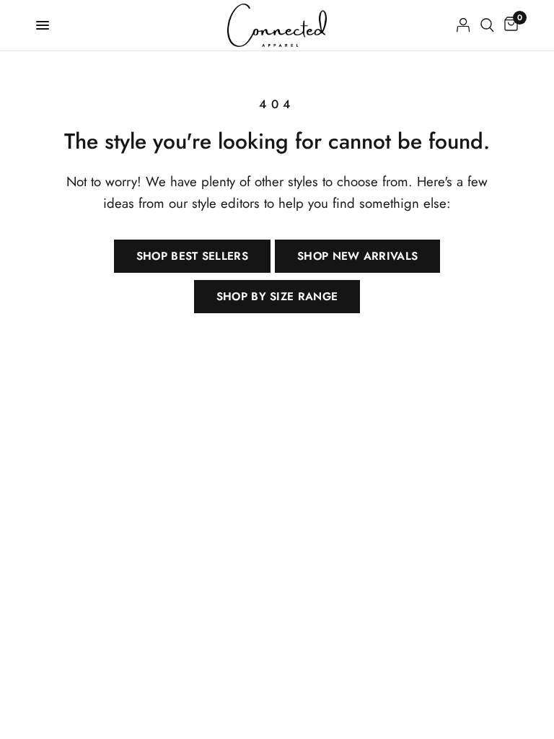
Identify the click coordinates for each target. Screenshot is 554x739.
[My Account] (463, 25)
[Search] (487, 25)
